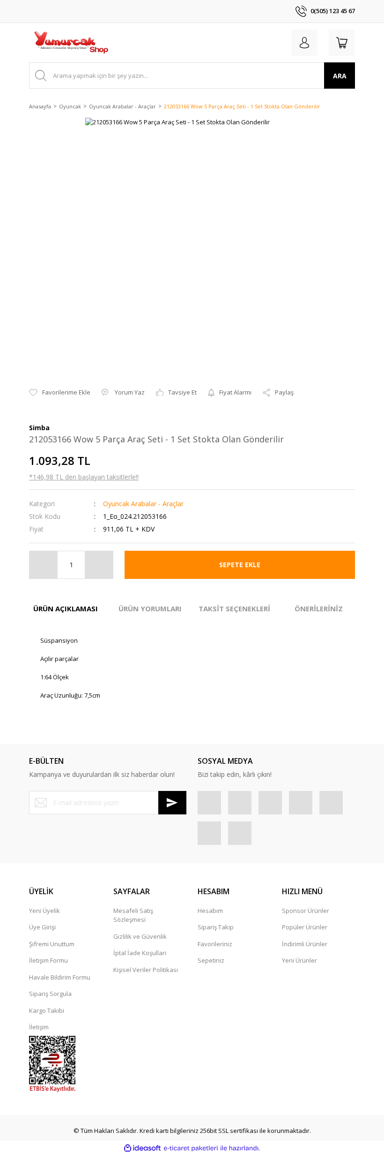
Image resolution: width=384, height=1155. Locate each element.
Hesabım (210, 910)
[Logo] (70, 43)
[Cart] (342, 43)
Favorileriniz (215, 944)
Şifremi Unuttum (51, 944)
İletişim (39, 1027)
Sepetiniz (211, 960)
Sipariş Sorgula (50, 993)
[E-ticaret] (190, 1148)
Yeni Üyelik (44, 910)
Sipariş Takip (216, 927)
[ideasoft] (142, 1148)
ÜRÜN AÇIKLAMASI (65, 608)
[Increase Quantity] (99, 564)
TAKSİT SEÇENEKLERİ (234, 608)
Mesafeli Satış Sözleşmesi (133, 915)
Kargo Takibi (46, 1010)
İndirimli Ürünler (304, 944)
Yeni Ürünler (299, 960)
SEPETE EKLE (239, 564)
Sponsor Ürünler (305, 910)
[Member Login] (304, 43)
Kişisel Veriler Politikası (145, 969)
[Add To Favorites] (59, 392)
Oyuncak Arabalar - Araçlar (143, 503)
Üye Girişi (42, 927)
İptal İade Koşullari (139, 953)
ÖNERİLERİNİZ (319, 608)
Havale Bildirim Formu (59, 977)
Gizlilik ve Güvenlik (140, 936)
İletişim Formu (48, 960)
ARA (340, 75)
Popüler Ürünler (304, 927)
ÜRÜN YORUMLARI (150, 608)
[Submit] (172, 802)
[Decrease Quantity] (44, 564)
